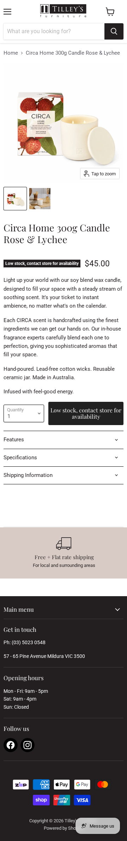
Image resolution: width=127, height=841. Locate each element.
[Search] (113, 31)
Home (11, 53)
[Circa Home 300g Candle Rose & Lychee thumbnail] (15, 198)
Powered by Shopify (63, 828)
